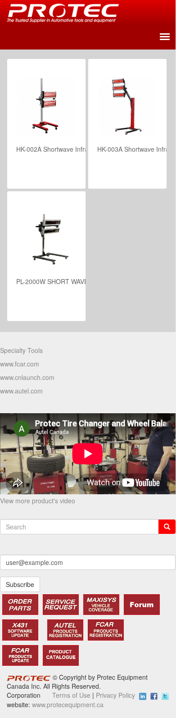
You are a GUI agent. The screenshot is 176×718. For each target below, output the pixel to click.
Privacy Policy (115, 695)
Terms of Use (71, 695)
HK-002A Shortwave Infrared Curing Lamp (76, 149)
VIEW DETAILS (71, 171)
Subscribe (20, 584)
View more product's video (37, 500)
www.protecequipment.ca (68, 704)
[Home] (63, 13)
